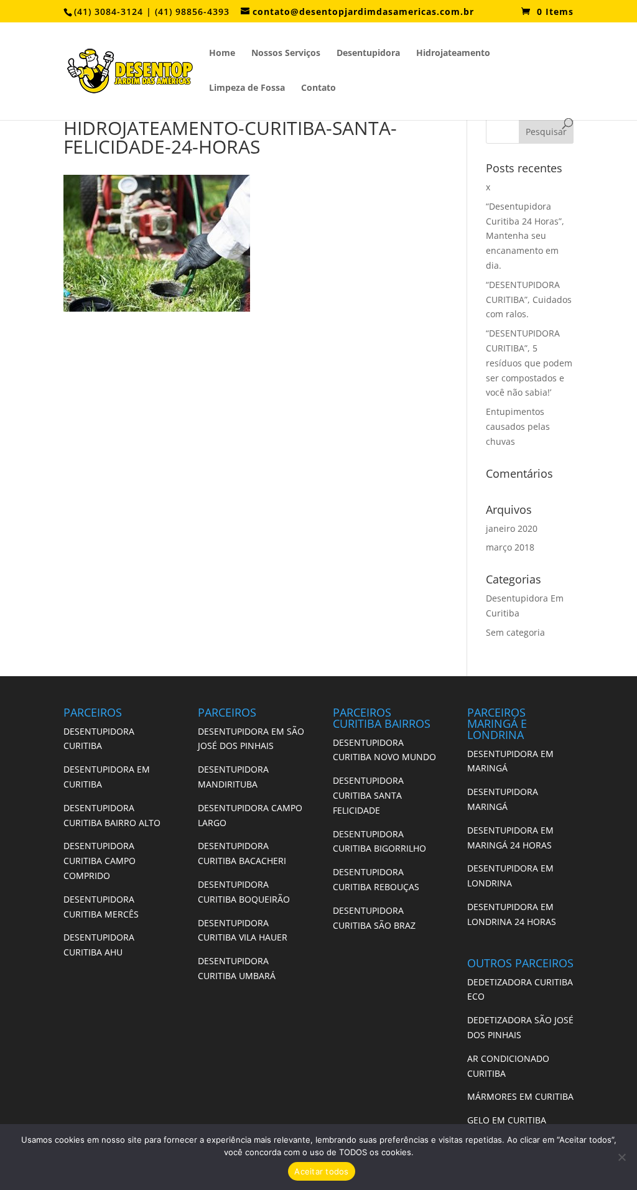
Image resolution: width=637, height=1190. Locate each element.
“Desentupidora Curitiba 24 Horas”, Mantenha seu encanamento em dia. (525, 235)
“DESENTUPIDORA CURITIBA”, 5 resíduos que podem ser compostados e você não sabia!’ (529, 362)
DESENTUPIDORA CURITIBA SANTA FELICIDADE (368, 795)
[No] (621, 1157)
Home (222, 53)
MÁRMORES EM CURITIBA (520, 1096)
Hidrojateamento (453, 53)
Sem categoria (515, 632)
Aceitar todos (321, 1171)
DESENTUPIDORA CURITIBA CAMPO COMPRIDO (99, 860)
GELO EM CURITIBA (506, 1120)
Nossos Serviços (285, 53)
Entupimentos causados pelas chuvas (518, 426)
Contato (318, 88)
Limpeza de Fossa (247, 88)
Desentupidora (368, 53)
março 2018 (510, 547)
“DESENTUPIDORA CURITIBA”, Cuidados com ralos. (529, 299)
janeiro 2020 (511, 528)
